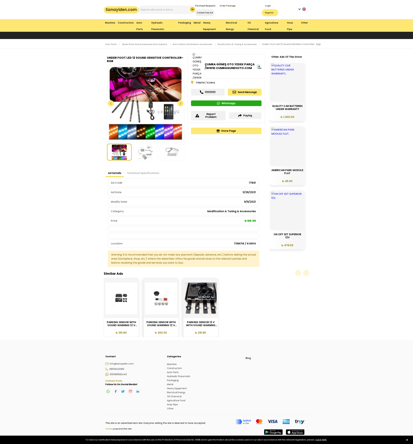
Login (268, 5)
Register (269, 12)
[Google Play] (273, 435)
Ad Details (114, 173)
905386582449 (118, 374)
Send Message (247, 92)
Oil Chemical (253, 23)
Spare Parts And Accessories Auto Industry (144, 44)
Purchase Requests (205, 5)
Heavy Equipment (209, 23)
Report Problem (211, 115)
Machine (110, 22)
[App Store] (295, 435)
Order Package (228, 5)
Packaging (184, 22)
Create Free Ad (205, 12)
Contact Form (113, 380)
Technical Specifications (143, 173)
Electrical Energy (231, 23)
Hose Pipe (290, 23)
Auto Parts (139, 23)
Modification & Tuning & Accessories (237, 44)
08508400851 (116, 369)
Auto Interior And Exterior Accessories (192, 44)
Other (304, 22)
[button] (180, 103)
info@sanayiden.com (122, 363)
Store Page (228, 131)
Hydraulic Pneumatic (157, 23)
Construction (126, 22)
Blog (248, 358)
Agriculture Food (271, 23)
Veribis (109, 428)
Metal (197, 22)
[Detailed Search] (192, 9)
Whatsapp (228, 103)
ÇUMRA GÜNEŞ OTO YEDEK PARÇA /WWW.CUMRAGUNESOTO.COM (230, 66)
